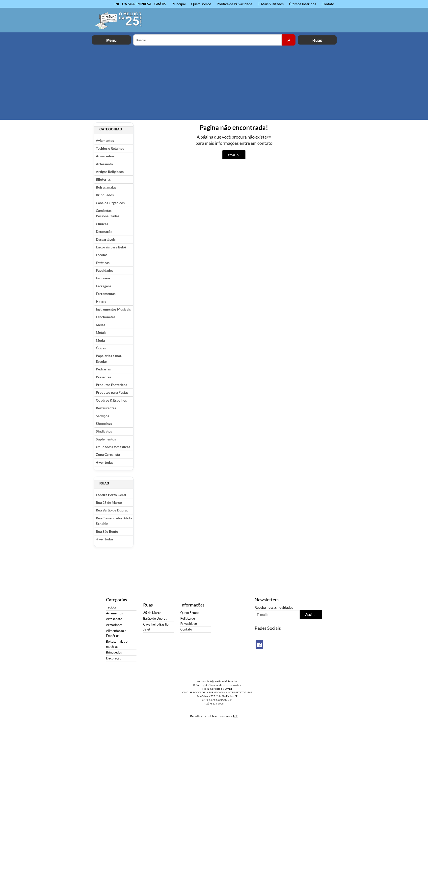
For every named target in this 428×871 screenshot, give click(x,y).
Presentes (103, 377)
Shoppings (104, 423)
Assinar (311, 614)
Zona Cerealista (108, 454)
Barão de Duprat (155, 618)
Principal (179, 4)
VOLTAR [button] (235, 155)
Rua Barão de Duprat (112, 510)
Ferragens (103, 286)
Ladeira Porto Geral (111, 495)
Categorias (110, 129)
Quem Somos (189, 613)
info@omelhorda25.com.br (222, 681)
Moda (100, 340)
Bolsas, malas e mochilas (117, 644)
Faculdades (104, 270)
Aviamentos (105, 140)
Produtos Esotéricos (111, 385)
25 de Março (152, 613)
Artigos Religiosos (110, 171)
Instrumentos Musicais (113, 309)
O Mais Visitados (271, 4)
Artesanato (104, 164)
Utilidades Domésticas (113, 447)
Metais (101, 332)
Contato (327, 4)
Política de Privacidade (234, 4)
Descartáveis (105, 239)
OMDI (228, 688)
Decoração (104, 231)
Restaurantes (106, 408)
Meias (100, 325)
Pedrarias (103, 369)
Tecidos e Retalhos (110, 148)
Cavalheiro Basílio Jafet (155, 627)
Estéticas (102, 263)
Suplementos (106, 439)
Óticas (101, 348)
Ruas (317, 40)
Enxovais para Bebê (111, 247)
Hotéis (101, 301)
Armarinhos (105, 156)
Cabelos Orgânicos (110, 203)
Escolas (101, 255)
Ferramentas (105, 293)
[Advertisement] (214, 82)
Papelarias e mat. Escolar (109, 358)
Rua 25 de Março (109, 502)
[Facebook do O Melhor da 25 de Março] (259, 644)
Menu (111, 40)
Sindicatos (104, 431)
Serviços (102, 416)
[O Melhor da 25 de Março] (121, 20)
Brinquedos (105, 195)
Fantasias (103, 278)
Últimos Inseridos (302, 4)
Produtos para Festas (112, 392)
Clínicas (102, 224)
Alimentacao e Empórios (116, 633)
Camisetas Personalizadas (107, 213)
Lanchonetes (105, 317)
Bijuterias (103, 179)
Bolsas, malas (106, 187)
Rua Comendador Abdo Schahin (114, 521)
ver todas (105, 462)
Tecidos (111, 607)
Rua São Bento (107, 531)
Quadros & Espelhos (111, 400)
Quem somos (201, 4)
